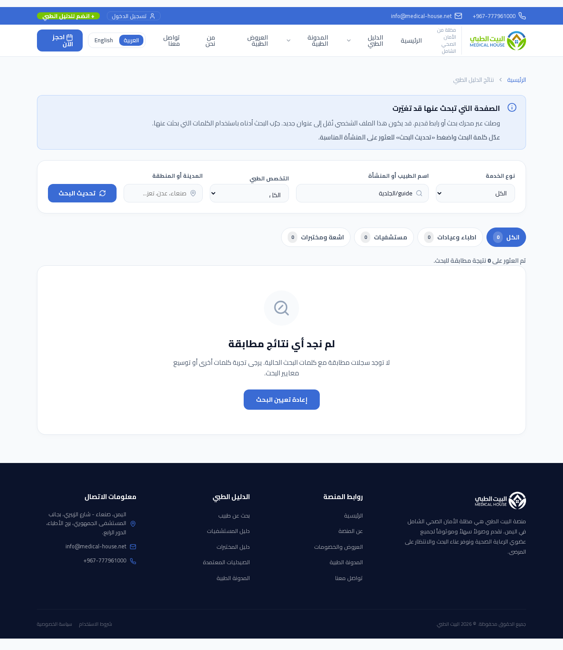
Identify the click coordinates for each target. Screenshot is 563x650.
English (104, 40)
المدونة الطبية (346, 562)
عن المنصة (350, 530)
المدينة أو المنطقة (177, 175)
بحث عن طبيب (234, 515)
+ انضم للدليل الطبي (68, 16)
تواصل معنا (171, 40)
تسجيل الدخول (129, 16)
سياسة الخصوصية (54, 624)
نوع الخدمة (500, 175)
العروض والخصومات (338, 546)
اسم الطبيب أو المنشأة (398, 175)
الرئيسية (411, 40)
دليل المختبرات (233, 546)
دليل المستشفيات (228, 530)
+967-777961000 (105, 560)
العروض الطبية (257, 40)
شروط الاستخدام (95, 624)
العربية (131, 40)
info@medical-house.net (421, 16)
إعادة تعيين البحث (281, 399)
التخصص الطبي (269, 178)
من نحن (210, 40)
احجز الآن (62, 40)
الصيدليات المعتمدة (226, 562)
